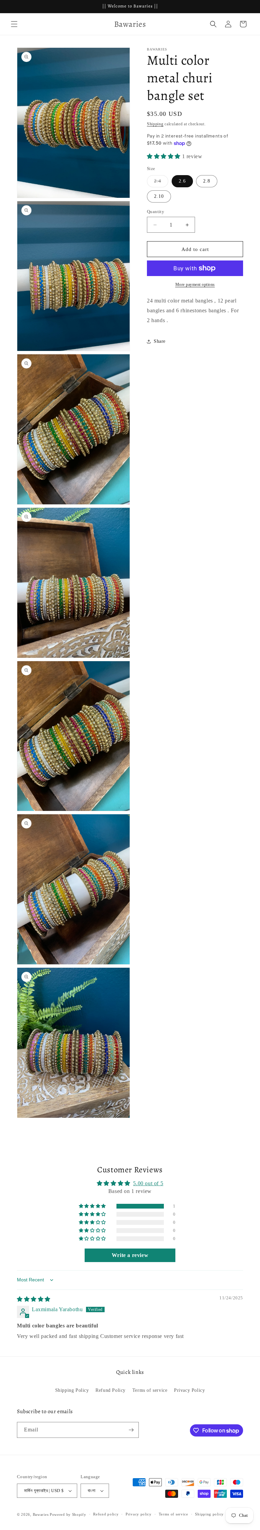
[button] (14, 24)
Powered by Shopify (68, 1514)
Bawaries (41, 1514)
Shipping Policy (72, 1390)
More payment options (195, 284)
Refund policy (105, 1514)
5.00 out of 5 (148, 1183)
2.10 (159, 196)
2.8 (206, 181)
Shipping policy (209, 1514)
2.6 (182, 181)
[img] (33, 1299)
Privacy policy (139, 1514)
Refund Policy (110, 1390)
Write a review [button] (130, 1255)
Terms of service (150, 1390)
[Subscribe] (131, 1430)
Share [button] (160, 341)
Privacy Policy (189, 1390)
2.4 (161, 182)
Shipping (155, 124)
